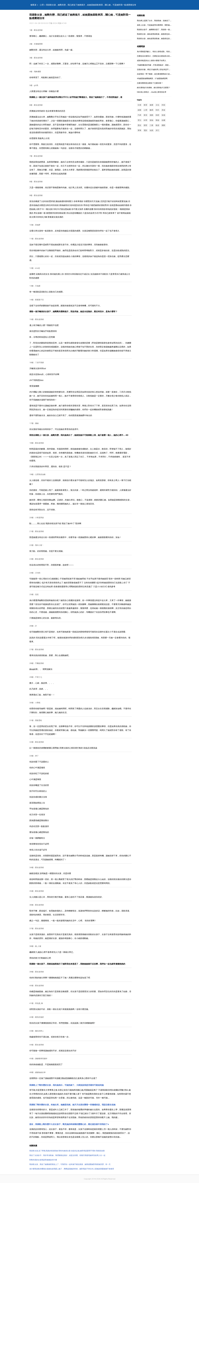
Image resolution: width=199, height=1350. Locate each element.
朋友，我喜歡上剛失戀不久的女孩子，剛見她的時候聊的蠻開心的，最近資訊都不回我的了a (69, 1124)
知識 (151, 130)
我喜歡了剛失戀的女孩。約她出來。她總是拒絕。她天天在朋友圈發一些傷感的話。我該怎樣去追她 (72, 1104)
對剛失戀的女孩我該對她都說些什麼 (43, 1160)
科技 (163, 105)
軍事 (139, 130)
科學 (145, 120)
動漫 (157, 125)
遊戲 (151, 115)
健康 (151, 105)
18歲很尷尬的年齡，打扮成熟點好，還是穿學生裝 (156, 65)
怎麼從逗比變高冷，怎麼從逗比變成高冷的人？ (155, 56)
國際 (163, 125)
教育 (145, 105)
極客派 (33, 5)
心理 (42, 5)
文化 (157, 105)
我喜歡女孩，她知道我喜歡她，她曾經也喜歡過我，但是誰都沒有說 (163, 34)
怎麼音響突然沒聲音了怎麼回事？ (150, 83)
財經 (157, 115)
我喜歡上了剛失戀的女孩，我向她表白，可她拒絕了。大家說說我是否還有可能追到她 (66, 1085)
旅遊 (163, 115)
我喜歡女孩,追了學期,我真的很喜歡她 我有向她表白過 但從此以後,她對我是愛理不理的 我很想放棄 (67, 1151)
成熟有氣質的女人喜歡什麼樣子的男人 (151, 60)
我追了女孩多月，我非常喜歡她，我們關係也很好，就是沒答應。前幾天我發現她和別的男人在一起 (67, 1155)
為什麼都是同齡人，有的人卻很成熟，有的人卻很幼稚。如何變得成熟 (163, 51)
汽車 (139, 115)
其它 (157, 130)
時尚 (157, 110)
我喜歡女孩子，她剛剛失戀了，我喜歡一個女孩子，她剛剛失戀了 (162, 29)
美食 (163, 110)
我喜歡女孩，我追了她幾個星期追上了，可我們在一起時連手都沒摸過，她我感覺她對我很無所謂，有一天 (70, 1164)
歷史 (139, 125)
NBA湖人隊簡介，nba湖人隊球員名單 (151, 92)
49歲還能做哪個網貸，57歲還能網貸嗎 (152, 78)
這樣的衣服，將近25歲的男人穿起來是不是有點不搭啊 (158, 69)
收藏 (163, 120)
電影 (145, 130)
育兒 (139, 120)
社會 (139, 105)
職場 (157, 120)
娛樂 (139, 110)
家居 (145, 115)
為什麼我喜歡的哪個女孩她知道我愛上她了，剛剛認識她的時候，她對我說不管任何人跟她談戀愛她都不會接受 (71, 1169)
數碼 (151, 110)
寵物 (151, 120)
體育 (145, 125)
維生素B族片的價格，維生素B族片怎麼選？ (153, 87)
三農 (151, 125)
